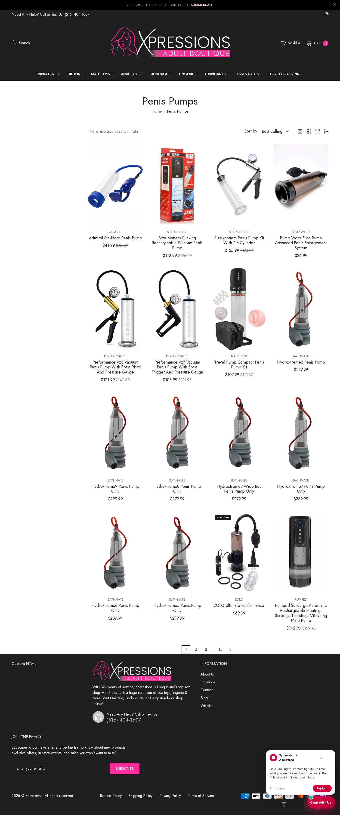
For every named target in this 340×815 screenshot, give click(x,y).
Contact (207, 690)
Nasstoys (239, 356)
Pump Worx (300, 232)
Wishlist (206, 705)
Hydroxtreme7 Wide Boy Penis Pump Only (239, 489)
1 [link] (186, 649)
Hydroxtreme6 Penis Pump (301, 362)
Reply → (322, 788)
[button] (138, 150)
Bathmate (301, 356)
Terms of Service (201, 795)
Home (156, 111)
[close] (334, 5)
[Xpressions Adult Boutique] (170, 43)
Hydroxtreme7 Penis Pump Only (301, 489)
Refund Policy (111, 795)
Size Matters (177, 232)
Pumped (301, 599)
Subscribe (125, 768)
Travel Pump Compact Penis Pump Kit (239, 365)
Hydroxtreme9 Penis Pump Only (115, 489)
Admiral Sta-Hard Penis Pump (115, 238)
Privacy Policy (170, 795)
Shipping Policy (140, 795)
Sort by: (251, 131)
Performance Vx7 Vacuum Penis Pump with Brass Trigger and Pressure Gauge (177, 367)
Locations (208, 682)
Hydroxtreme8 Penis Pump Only (177, 489)
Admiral (115, 232)
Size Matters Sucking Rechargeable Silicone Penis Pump (177, 243)
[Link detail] (326, 14)
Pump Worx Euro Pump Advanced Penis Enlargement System (301, 243)
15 (220, 649)
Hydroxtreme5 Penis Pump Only (177, 608)
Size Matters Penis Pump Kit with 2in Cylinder (239, 241)
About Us (208, 674)
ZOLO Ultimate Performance (239, 605)
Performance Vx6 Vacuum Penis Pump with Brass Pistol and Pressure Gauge (115, 367)
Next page (230, 649)
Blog (204, 698)
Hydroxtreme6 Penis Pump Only (115, 608)
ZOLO (239, 599)
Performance (115, 356)
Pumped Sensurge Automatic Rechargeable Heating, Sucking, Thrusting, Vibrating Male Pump (301, 613)
